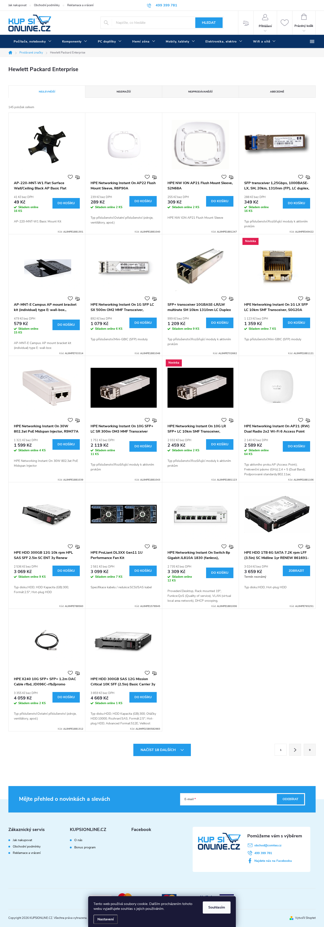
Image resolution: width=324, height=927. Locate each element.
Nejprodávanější (200, 91)
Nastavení (105, 919)
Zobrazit (296, 571)
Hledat (209, 22)
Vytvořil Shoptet (305, 918)
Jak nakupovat (17, 5)
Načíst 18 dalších (159, 750)
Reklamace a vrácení (80, 5)
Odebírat (290, 799)
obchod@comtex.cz (267, 845)
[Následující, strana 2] (295, 750)
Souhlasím (216, 907)
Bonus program (85, 847)
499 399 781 (263, 853)
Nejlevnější (47, 91)
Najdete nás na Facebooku (273, 861)
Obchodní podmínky (47, 5)
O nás (78, 840)
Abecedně (277, 91)
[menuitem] (32, 41)
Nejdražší (124, 91)
